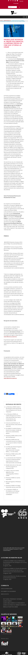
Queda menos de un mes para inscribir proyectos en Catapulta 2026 (13, 466)
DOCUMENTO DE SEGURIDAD (8, 591)
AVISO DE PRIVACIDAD (6, 588)
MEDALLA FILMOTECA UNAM (10, 607)
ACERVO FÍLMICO (7, 601)
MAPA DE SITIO (5, 594)
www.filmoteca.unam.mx (10, 336)
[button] (24, 17)
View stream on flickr (7, 633)
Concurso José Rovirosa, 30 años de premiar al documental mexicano (14, 424)
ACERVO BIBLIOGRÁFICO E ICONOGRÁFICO (14, 603)
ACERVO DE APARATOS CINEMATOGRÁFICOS (14, 605)
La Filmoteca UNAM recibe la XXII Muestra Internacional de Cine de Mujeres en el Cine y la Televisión (15, 562)
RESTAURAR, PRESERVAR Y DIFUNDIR (12, 599)
